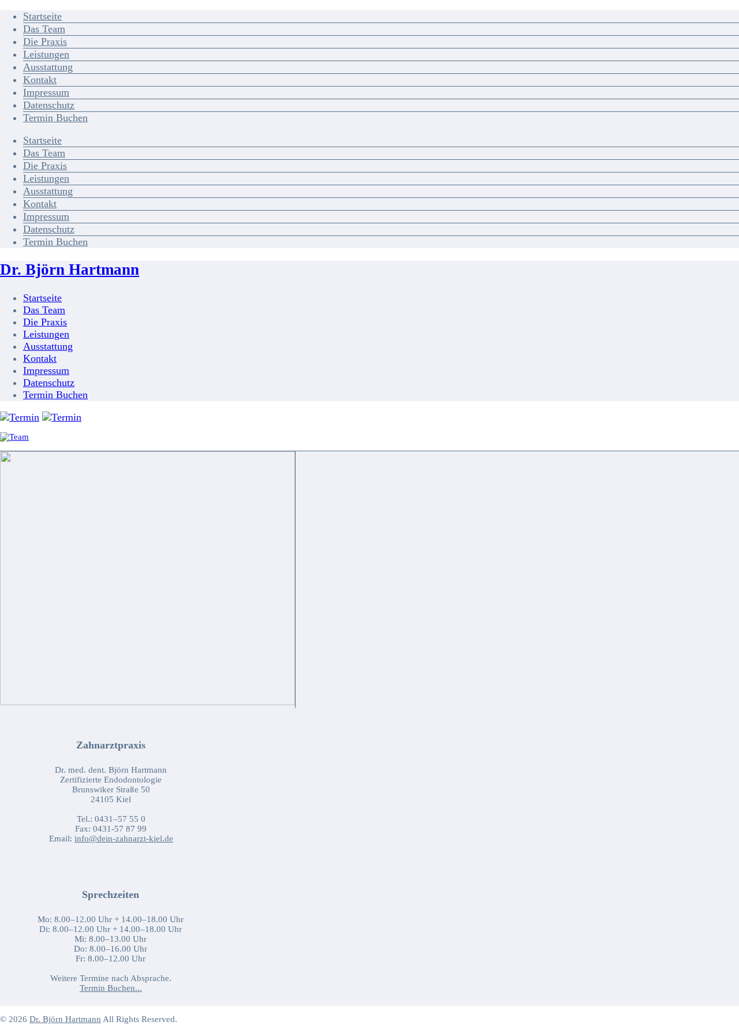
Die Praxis (45, 41)
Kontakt (40, 79)
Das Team (44, 29)
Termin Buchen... (111, 988)
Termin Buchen (55, 117)
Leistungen (46, 54)
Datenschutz (48, 105)
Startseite (42, 16)
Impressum (46, 92)
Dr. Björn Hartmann (69, 269)
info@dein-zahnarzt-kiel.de (123, 838)
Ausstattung (48, 67)
